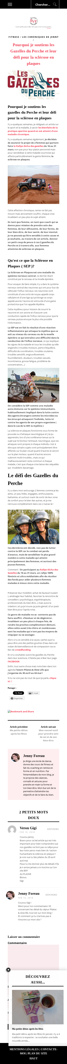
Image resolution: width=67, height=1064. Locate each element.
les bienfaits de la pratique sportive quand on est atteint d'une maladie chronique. (33, 131)
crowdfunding (23, 649)
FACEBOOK (14, 661)
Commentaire (17, 943)
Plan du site (37, 1053)
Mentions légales (24, 1049)
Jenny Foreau (29, 893)
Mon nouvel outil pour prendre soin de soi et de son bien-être (48, 735)
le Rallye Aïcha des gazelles (28, 146)
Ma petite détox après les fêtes (19, 732)
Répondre (53, 829)
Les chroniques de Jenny (40, 37)
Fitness (14, 37)
